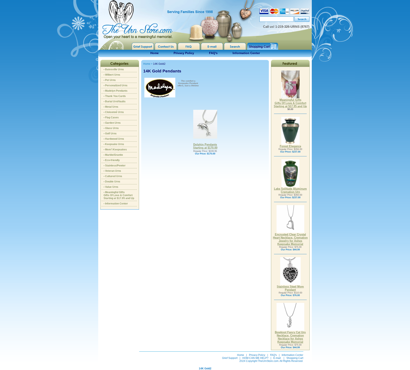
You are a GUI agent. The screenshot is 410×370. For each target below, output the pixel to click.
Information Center (246, 53)
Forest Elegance (290, 146)
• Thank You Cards (115, 96)
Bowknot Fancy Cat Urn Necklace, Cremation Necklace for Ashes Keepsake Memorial (290, 337)
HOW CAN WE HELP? (255, 358)
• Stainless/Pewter (115, 165)
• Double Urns (112, 181)
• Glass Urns (111, 128)
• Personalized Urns (115, 85)
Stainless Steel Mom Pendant (290, 288)
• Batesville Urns (114, 69)
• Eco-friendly (112, 160)
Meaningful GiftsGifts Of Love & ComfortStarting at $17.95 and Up (290, 103)
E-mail (277, 358)
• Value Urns (111, 186)
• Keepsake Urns (114, 144)
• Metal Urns (111, 106)
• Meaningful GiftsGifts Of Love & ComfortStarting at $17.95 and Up (119, 195)
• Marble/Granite (113, 154)
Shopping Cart (294, 358)
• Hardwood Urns (114, 138)
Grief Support (229, 358)
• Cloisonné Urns (114, 112)
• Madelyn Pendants (115, 90)
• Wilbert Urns (112, 74)
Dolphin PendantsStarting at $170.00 (205, 146)
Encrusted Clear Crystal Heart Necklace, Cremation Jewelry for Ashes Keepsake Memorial (290, 239)
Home (154, 53)
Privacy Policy (184, 53)
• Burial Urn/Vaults (115, 101)
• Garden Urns (112, 122)
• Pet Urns (110, 80)
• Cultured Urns (113, 176)
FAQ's (213, 53)
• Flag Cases (111, 117)
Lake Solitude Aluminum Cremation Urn (290, 190)
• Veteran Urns (112, 170)
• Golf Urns (110, 133)
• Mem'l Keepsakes (115, 149)
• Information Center (116, 203)
